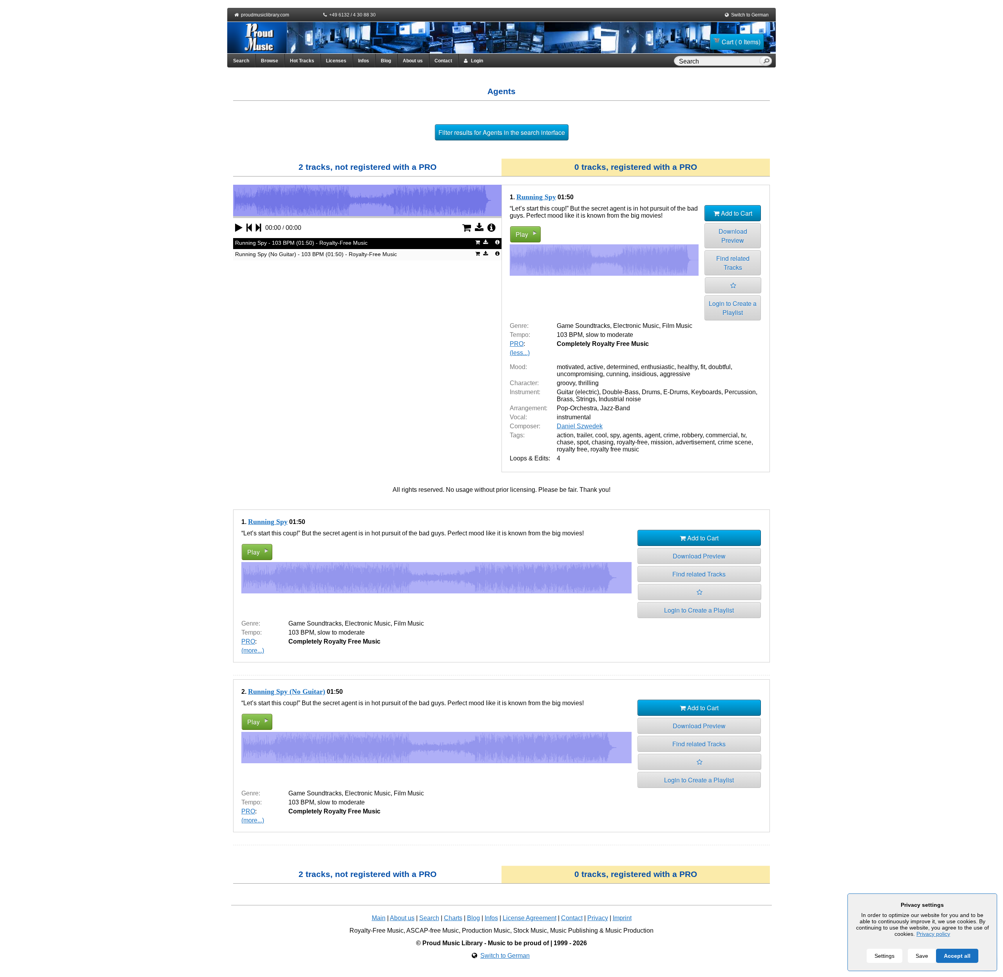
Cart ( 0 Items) (741, 41)
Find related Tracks (733, 263)
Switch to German (750, 15)
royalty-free (632, 442)
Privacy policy (933, 934)
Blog (386, 61)
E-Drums (675, 392)
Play (522, 234)
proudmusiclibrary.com (265, 15)
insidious (644, 374)
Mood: (518, 367)
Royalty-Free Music (376, 930)
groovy (566, 383)
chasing (603, 442)
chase (565, 442)
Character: (524, 383)
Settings (884, 956)
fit (703, 367)
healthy (687, 367)
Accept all (957, 956)
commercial (722, 435)
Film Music (677, 325)
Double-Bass (620, 392)
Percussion (740, 392)
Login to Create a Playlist (733, 308)
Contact (443, 61)
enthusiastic (657, 367)
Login (475, 61)
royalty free (572, 449)
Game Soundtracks (583, 325)
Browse (269, 61)
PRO (516, 343)
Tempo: (520, 334)
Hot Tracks (302, 61)
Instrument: (525, 392)
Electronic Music (636, 325)
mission (661, 442)
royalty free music (614, 449)
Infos (363, 61)
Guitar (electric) (578, 392)
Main (379, 918)
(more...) (252, 650)
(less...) (520, 352)
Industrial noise (620, 399)
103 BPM (570, 334)
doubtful (719, 367)
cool (601, 435)
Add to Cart (735, 213)
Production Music (486, 930)
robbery (692, 435)
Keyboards (706, 392)
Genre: (519, 325)
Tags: (517, 435)
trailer (584, 435)
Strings (586, 399)
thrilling (588, 383)
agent (652, 435)
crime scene (734, 442)
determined (622, 367)
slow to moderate (609, 334)
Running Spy (536, 197)
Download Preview (733, 236)
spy (614, 435)
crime (671, 435)
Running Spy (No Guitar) (286, 691)
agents (632, 435)
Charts (453, 918)
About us (413, 61)
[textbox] (718, 61)
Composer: (525, 426)
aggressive (675, 374)
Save (922, 956)
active (595, 367)
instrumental (574, 417)
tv (743, 435)
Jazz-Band (615, 408)
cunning (617, 374)
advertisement (695, 442)
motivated (570, 367)
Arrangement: (528, 408)
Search (241, 61)
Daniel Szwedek (580, 426)
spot (582, 442)
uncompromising (580, 374)
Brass (565, 399)
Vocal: (518, 417)
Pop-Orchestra (577, 408)
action (565, 435)
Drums (651, 392)
